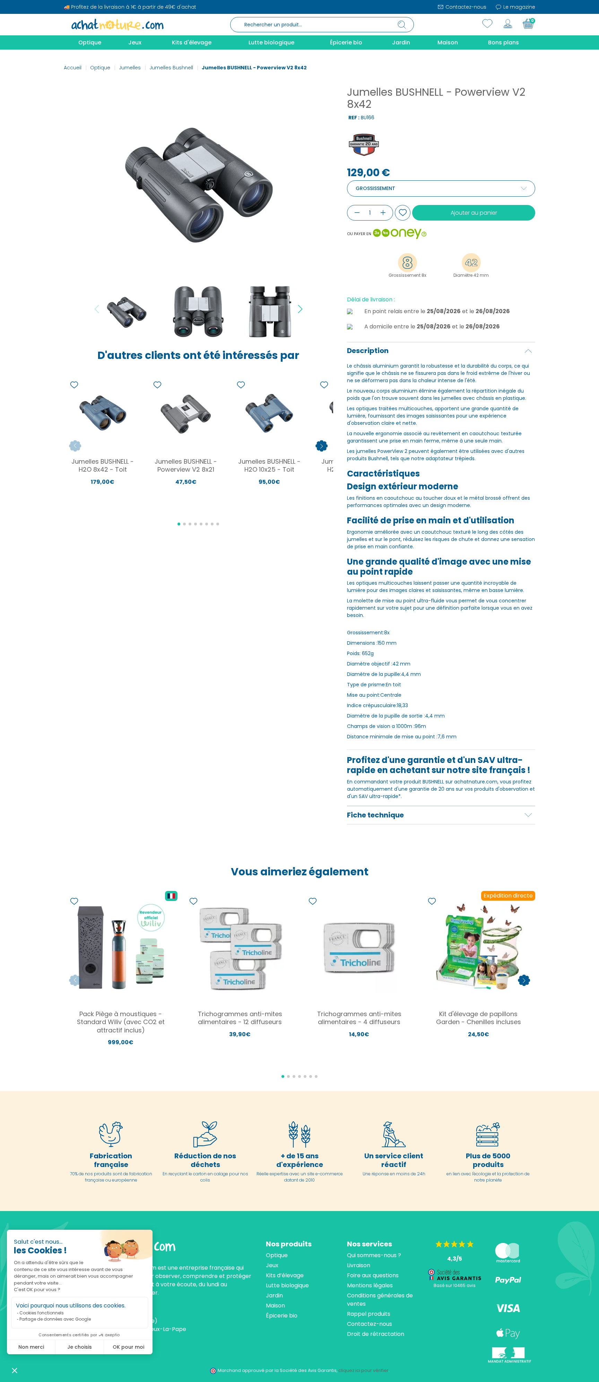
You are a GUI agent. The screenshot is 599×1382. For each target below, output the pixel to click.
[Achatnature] (117, 24)
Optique (277, 1255)
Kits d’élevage (285, 1275)
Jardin (274, 1295)
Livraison (358, 1265)
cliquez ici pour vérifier (363, 1370)
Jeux (272, 1265)
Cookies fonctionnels (41, 1313)
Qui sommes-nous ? (374, 1255)
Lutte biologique (287, 1285)
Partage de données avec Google (55, 1319)
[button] (14, 1370)
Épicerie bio (281, 1316)
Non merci (31, 1347)
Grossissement (375, 188)
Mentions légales (370, 1285)
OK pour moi (128, 1347)
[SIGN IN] (508, 24)
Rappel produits (368, 1314)
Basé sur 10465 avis (455, 1285)
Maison (275, 1306)
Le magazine (518, 6)
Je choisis (79, 1347)
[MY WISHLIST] (487, 24)
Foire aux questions (373, 1275)
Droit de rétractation (375, 1334)
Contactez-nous (465, 6)
